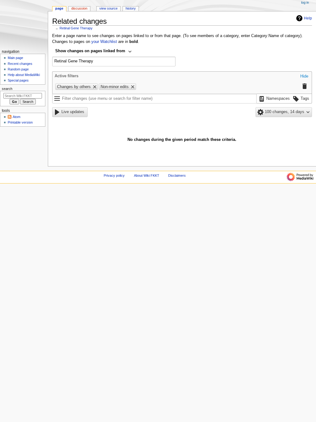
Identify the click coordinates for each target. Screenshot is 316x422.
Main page (15, 58)
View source (108, 8)
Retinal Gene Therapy (76, 28)
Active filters (66, 76)
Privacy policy (114, 175)
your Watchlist (104, 42)
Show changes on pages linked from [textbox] (90, 51)
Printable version (20, 122)
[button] (304, 77)
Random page (18, 69)
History (131, 8)
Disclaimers (177, 175)
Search (7, 89)
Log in (305, 2)
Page (59, 8)
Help (308, 18)
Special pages (18, 80)
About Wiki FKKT (146, 175)
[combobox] (93, 52)
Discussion (79, 8)
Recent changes (20, 63)
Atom (16, 117)
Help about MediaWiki (24, 75)
